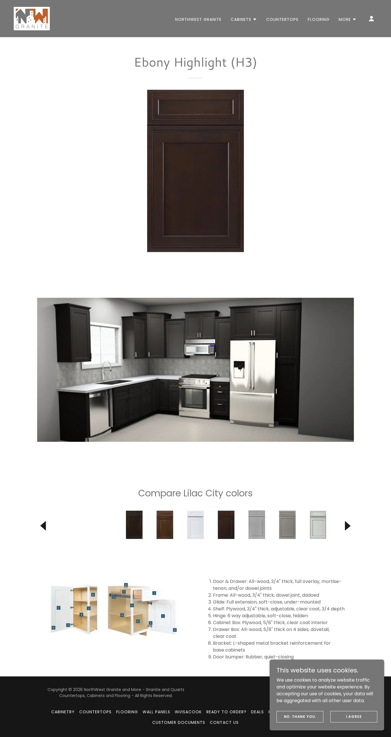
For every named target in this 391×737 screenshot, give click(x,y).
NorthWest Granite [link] (198, 19)
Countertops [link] (282, 19)
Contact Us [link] (224, 722)
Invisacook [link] (188, 712)
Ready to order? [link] (226, 712)
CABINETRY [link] (63, 712)
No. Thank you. (300, 716)
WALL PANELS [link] (156, 712)
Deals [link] (257, 712)
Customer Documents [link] (178, 722)
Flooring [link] (318, 19)
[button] (244, 19)
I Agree (354, 716)
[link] (32, 18)
